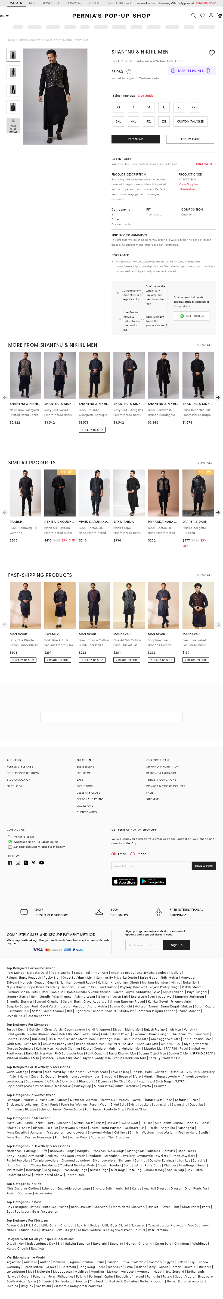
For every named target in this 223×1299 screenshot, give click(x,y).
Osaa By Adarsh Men (78, 977)
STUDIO (93, 3)
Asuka (105, 1034)
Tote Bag (135, 1170)
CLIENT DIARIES (87, 812)
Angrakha (168, 1127)
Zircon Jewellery (183, 1155)
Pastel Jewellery (18, 1160)
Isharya (36, 1071)
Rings (71, 1151)
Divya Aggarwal (95, 1001)
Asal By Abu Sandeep (153, 972)
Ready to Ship (114, 1109)
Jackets (145, 1104)
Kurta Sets (47, 1099)
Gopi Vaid (48, 1006)
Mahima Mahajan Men (125, 1048)
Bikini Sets (118, 1104)
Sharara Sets (153, 1099)
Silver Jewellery (104, 1160)
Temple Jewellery (45, 1160)
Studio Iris (126, 1011)
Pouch (201, 1165)
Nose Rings (116, 1151)
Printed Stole (75, 1174)
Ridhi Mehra (169, 977)
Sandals (115, 1165)
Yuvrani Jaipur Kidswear (166, 1225)
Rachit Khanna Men (90, 1044)
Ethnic (134, 1132)
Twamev (139, 1034)
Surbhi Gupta (205, 1006)
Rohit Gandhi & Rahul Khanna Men (111, 1053)
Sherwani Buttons (74, 1127)
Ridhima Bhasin (18, 992)
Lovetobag (15, 1081)
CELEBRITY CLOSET (89, 792)
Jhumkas (183, 1160)
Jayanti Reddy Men (96, 1058)
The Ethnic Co (181, 1034)
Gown (136, 1099)
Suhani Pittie (103, 1086)
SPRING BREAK (202, 1053)
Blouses (30, 1109)
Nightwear (15, 1109)
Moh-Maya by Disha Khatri (65, 1071)
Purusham (202, 1034)
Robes (205, 1123)
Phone (141, 854)
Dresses (123, 1099)
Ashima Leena (85, 996)
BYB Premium (158, 1230)
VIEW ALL (204, 345)
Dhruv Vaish (53, 1029)
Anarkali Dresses (156, 1188)
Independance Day (41, 1243)
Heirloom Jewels (73, 1155)
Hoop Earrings (17, 1165)
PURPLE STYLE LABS (20, 766)
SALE (80, 779)
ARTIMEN (113, 1044)
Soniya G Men (179, 1053)
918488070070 (206, 3)
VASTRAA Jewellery (200, 1071)
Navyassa (138, 1225)
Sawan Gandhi (121, 1006)
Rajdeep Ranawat (133, 987)
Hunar (24, 1076)
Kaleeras (153, 1151)
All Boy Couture (89, 1230)
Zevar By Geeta (43, 1076)
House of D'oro (130, 1076)
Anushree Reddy (123, 972)
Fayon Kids (15, 1225)
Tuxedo (152, 1127)
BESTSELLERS (85, 766)
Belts (127, 1165)
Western (148, 1132)
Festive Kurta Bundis (193, 1132)
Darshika (38, 1039)
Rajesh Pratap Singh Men (162, 1029)
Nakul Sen (190, 982)
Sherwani (64, 1123)
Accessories (55, 1132)
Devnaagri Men (108, 1039)
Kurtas (78, 1123)
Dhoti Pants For (196, 1188)
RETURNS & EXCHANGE (161, 773)
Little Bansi (49, 1225)
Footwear (98, 1137)
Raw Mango (16, 972)
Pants (100, 1123)
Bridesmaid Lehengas (23, 1104)
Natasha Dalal (37, 972)
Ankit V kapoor (99, 1029)
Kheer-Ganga (158, 1034)
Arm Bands (36, 1155)
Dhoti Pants (49, 1104)
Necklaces (14, 1151)
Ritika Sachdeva (127, 1086)
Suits (89, 1123)
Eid (60, 1243)
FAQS (150, 792)
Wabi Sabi (90, 1034)
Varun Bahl (120, 996)
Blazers (38, 1127)
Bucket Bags (99, 1170)
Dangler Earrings (162, 1160)
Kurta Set (122, 1188)
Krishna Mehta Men (80, 1039)
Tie (110, 1137)
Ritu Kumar (40, 992)
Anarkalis (30, 1099)
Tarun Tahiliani (173, 992)
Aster (13, 1076)
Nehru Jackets (81, 1207)
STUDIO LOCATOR (18, 779)
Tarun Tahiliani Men (197, 1039)
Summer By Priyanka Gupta (116, 977)
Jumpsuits (161, 1104)
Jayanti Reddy (84, 982)
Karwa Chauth (17, 1248)
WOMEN (16, 3)
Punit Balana (108, 987)
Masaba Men (153, 1048)
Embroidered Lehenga (73, 1188)
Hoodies (192, 1123)
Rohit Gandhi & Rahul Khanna (89, 992)
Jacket (153, 1207)
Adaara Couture (105, 1011)
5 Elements (103, 1081)
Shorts (11, 1127)
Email (122, 854)
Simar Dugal (170, 1006)
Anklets (52, 1155)
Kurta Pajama (111, 1127)
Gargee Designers (20, 1048)
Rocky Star (52, 977)
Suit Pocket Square (169, 1123)
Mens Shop (15, 1137)
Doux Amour (35, 1081)
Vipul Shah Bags (159, 1081)
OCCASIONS (85, 805)
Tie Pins (146, 1123)
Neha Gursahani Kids (22, 1230)
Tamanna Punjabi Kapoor (156, 1011)
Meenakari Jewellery (119, 1155)
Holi (21, 1243)
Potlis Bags (153, 1165)
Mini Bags (118, 1170)
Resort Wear (98, 1104)
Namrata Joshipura (189, 996)
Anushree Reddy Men (58, 1044)
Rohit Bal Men (69, 1034)
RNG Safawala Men (69, 1053)
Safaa (36, 1011)
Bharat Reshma (18, 1039)
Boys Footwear (18, 1211)
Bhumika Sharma (19, 1001)
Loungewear (76, 1132)
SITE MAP (152, 799)
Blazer (165, 1207)
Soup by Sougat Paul (22, 1006)
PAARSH (171, 1048)
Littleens (47, 1230)
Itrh (69, 1011)
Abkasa (128, 1044)
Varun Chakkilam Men (130, 1058)
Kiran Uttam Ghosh (125, 982)
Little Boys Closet (115, 1225)
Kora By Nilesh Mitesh (164, 1058)
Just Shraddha (105, 1076)
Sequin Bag (175, 1170)
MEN (32, 3)
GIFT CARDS (85, 786)
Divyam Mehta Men (127, 1029)
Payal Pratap (86, 987)
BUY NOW (135, 139)
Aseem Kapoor (39, 1016)
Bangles (83, 1151)
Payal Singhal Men (193, 1048)
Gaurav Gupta (18, 996)
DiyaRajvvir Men (196, 1044)
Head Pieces (187, 1151)
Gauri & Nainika (59, 982)
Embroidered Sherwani (128, 1207)
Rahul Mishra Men (39, 1053)
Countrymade (74, 1029)
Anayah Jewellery (195, 1076)
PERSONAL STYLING (90, 799)
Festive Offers (137, 1109)
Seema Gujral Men (152, 1053)
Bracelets (57, 1151)
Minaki (148, 1076)
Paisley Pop (82, 1086)
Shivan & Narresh (19, 982)
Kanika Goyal (158, 1001)
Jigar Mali (82, 1011)
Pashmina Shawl (19, 1174)
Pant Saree (93, 1109)
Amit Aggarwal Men (165, 1039)
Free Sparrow (198, 1225)
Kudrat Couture (94, 1048)
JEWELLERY (51, 3)
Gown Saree (73, 1109)
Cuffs (43, 1151)
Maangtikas (136, 1151)
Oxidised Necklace (74, 1165)
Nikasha (104, 996)
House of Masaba (71, 1006)
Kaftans (181, 1099)
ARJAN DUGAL (171, 1044)
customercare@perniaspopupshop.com (39, 846)
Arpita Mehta (97, 1006)
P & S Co (32, 1225)
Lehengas (14, 1099)
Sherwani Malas (100, 1132)
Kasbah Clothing (68, 1048)
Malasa (186, 1006)
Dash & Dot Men (30, 1029)
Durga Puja (163, 1243)
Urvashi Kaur (16, 1016)
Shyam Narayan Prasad (127, 1001)
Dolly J (176, 972)
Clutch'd (161, 1071)
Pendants (94, 1155)
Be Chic (119, 1081)
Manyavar (188, 977)
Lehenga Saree (50, 1109)
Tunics (193, 1099)
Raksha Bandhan (77, 1243)
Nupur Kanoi (16, 987)
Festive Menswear (38, 1137)
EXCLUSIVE (84, 773)
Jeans (94, 1127)
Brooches (122, 1137)
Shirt (176, 1207)
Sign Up (176, 945)
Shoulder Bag (154, 1170)
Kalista (103, 982)
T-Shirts (24, 1127)
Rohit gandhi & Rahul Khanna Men (32, 1034)
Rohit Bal (58, 992)
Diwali (11, 1243)
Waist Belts (15, 1170)
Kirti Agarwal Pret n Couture (124, 1230)
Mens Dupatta (17, 1132)
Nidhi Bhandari (81, 1081)
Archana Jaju (19, 1011)
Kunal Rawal (121, 1034)
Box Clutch (195, 1170)
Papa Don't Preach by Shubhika (50, 987)
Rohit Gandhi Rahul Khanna (51, 996)
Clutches (170, 1165)
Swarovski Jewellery (152, 1155)
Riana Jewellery (168, 1076)
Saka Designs (65, 1230)
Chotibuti (67, 1225)
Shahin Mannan (189, 1011)
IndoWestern (166, 1132)
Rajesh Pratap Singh (164, 987)
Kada (91, 1165)
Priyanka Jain (181, 1001)
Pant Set (61, 1137)
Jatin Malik (32, 1044)
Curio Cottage (17, 1071)
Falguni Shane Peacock (24, 977)
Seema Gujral (123, 992)
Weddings (199, 1243)
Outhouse (176, 1071)
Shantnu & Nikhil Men (140, 51)
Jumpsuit (37, 1132)
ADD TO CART (190, 139)
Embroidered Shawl (48, 1174)
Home (11, 40)
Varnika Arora (98, 1071)
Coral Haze (136, 1081)
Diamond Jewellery (75, 1160)
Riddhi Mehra (192, 987)
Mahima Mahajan (155, 982)
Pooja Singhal (61, 972)
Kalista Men (44, 1048)
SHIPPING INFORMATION (162, 766)
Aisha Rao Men (147, 1044)
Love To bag (120, 1071)
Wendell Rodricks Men (23, 1058)
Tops (168, 1099)
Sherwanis (107, 1099)
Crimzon (160, 1086)
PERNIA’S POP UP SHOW (23, 773)
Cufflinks (120, 1132)
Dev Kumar (56, 1039)
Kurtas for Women (83, 1099)
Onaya (40, 982)
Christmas (182, 1243)
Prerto (146, 1086)
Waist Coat (129, 1123)
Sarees (62, 1099)
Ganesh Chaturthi (139, 1243)
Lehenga (48, 1188)
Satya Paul (82, 972)
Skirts (133, 1104)
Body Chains (16, 1155)
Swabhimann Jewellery (74, 1076)
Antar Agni (100, 972)
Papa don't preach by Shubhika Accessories (39, 1086)
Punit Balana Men (135, 1039)
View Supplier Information (189, 186)
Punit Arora (15, 1053)
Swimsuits (179, 1104)
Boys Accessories (45, 1211)
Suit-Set (52, 1127)
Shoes (102, 1165)
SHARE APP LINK (204, 865)
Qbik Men (14, 1044)
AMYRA (179, 1081)
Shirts (51, 1123)
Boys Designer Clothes (23, 1207)
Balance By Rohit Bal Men (61, 1058)
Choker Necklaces (44, 1165)
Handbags (186, 1165)
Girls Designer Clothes (23, 1188)
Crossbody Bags (75, 1170)
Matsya (140, 1006)
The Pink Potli (142, 1071)
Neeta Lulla (139, 996)
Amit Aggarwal (161, 996)
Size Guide (145, 95)
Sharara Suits (103, 1188)
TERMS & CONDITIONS (161, 779)
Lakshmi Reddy (88, 1225)
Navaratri (100, 1243)
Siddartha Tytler (148, 992)
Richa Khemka (54, 1011)
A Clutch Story (57, 1081)
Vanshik (190, 1029)
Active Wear (79, 1137)
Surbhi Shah (71, 1001)
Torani (153, 1006)
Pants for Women (74, 1104)
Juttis (138, 1165)
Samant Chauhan (47, 1001)
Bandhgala (186, 1127)
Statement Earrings (132, 1160)
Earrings (30, 1151)
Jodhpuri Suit (134, 1127)
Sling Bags (52, 1170)
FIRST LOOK (114, 3)
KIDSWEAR (74, 3)
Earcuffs (169, 1151)
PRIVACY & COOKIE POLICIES (165, 786)
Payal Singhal (197, 992)
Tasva (11, 1029)
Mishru (175, 982)
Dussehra (116, 1243)
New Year (38, 1248)
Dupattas (196, 1104)
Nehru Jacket (34, 1123)
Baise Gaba (149, 977)
